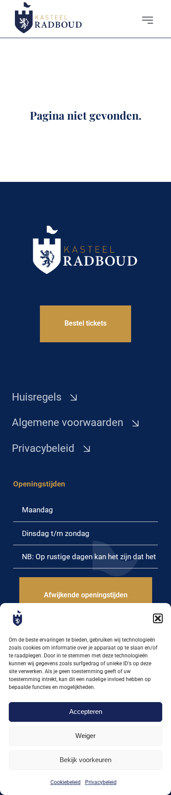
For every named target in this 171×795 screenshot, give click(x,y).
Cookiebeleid (65, 782)
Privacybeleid (101, 782)
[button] (157, 618)
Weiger (85, 735)
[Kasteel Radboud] (48, 5)
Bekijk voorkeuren (85, 759)
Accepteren (85, 711)
